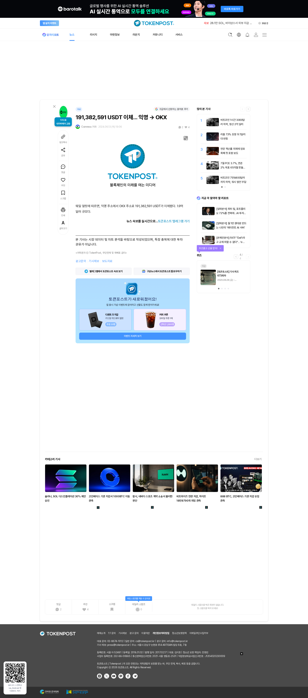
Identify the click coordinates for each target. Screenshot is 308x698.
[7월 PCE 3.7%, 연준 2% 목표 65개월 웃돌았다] (212, 168)
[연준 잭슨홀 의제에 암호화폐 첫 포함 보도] (212, 154)
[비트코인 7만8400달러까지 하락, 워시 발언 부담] (212, 183)
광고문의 (81, 261)
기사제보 (94, 261)
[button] (248, 109)
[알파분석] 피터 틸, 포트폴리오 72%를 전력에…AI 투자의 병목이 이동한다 (231, 213)
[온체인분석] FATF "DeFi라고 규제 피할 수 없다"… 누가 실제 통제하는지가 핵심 (230, 242)
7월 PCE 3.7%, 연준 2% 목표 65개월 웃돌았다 (232, 167)
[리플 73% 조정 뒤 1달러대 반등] (212, 139)
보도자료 (107, 261)
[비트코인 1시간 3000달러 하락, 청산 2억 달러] (212, 125)
